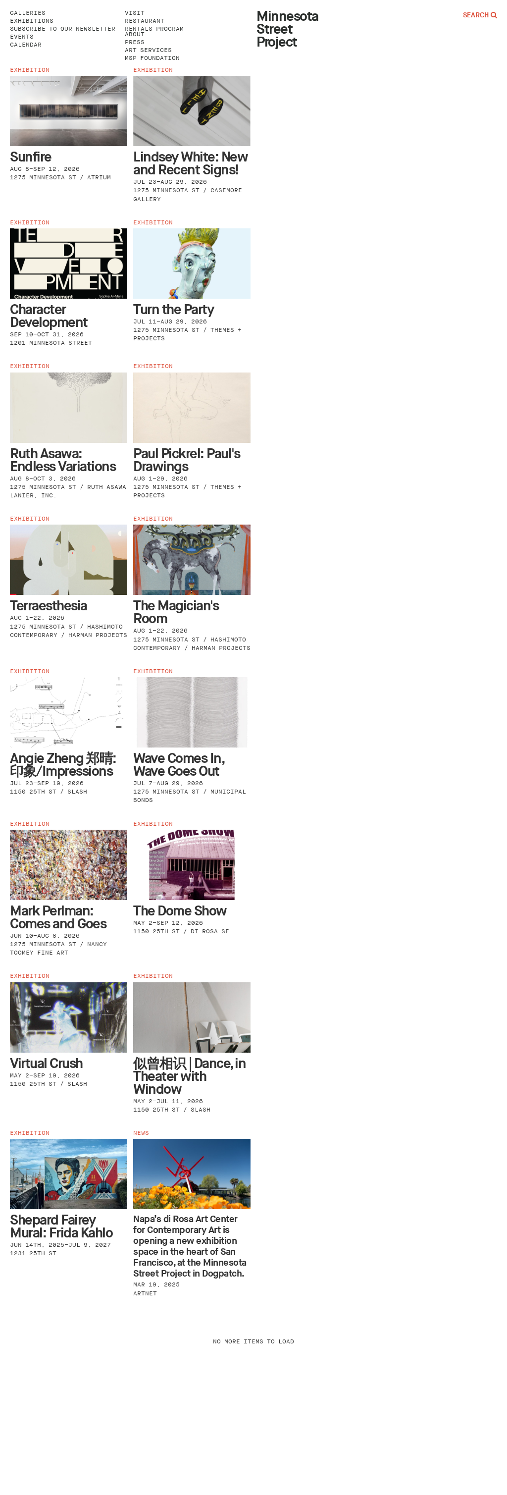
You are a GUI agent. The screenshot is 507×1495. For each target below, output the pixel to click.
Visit (135, 13)
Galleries (28, 13)
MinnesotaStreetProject (287, 29)
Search (477, 15)
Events (22, 37)
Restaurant (144, 21)
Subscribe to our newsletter (62, 29)
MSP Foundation (152, 58)
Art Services (148, 50)
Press (135, 42)
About (135, 34)
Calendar (26, 45)
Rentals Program (154, 29)
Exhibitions (31, 21)
